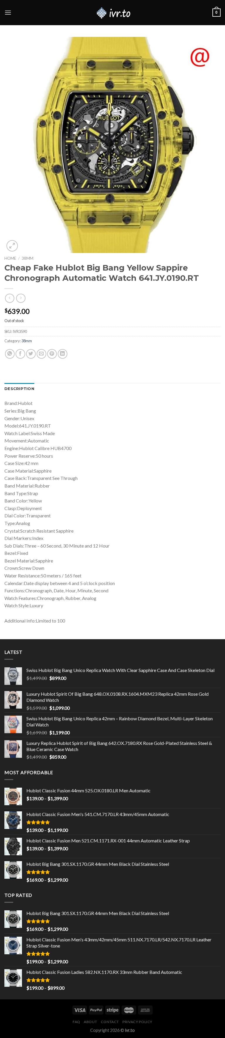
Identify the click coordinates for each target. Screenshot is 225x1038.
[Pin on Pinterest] (52, 354)
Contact (110, 1022)
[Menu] (7, 12)
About (90, 1022)
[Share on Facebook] (20, 354)
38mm (27, 258)
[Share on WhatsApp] (10, 354)
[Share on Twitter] (31, 354)
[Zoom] (12, 246)
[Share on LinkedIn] (62, 354)
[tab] (19, 389)
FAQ (76, 1022)
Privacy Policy (137, 1022)
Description (19, 389)
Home (10, 258)
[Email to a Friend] (41, 354)
